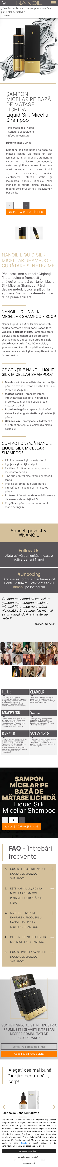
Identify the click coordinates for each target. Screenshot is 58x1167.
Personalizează (29, 1163)
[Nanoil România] (29, 2)
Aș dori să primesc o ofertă (29, 1053)
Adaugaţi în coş (31, 212)
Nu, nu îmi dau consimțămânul (29, 1157)
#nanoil (18, 587)
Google (23, 1143)
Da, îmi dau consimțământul (29, 1151)
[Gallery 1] (36, 233)
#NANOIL (29, 535)
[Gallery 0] (21, 233)
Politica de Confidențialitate (20, 1113)
